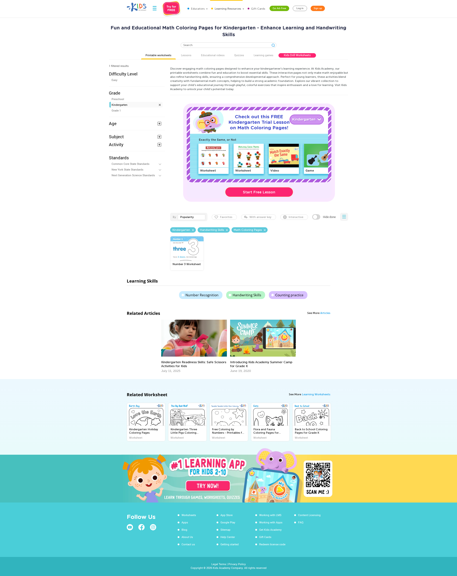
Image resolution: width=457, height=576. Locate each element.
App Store (226, 515)
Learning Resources (227, 8)
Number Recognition (202, 295)
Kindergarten (119, 104)
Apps (185, 522)
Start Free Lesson (259, 192)
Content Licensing (309, 515)
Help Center (227, 537)
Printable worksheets (158, 55)
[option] (194, 346)
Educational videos (213, 55)
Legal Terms (218, 564)
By (174, 217)
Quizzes (239, 55)
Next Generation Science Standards (133, 175)
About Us (187, 537)
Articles (325, 313)
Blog (184, 529)
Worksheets (189, 515)
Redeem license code (272, 544)
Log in (299, 8)
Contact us (188, 544)
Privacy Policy (237, 564)
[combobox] (191, 217)
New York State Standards (127, 169)
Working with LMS (270, 515)
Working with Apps (270, 522)
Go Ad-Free (279, 8)
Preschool (118, 99)
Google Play (227, 522)
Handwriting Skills (247, 295)
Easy (114, 80)
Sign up (318, 8)
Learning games (263, 55)
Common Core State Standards (130, 164)
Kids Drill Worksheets (297, 55)
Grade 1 (116, 110)
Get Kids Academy (270, 529)
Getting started (229, 544)
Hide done (329, 217)
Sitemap (225, 529)
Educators (197, 8)
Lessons (186, 55)
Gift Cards (257, 8)
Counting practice (289, 295)
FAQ (300, 522)
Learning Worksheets (316, 394)
